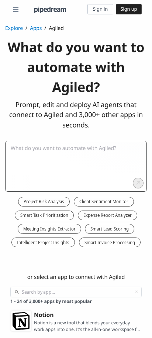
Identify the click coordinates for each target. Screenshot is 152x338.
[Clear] (136, 292)
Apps (36, 28)
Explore (14, 28)
